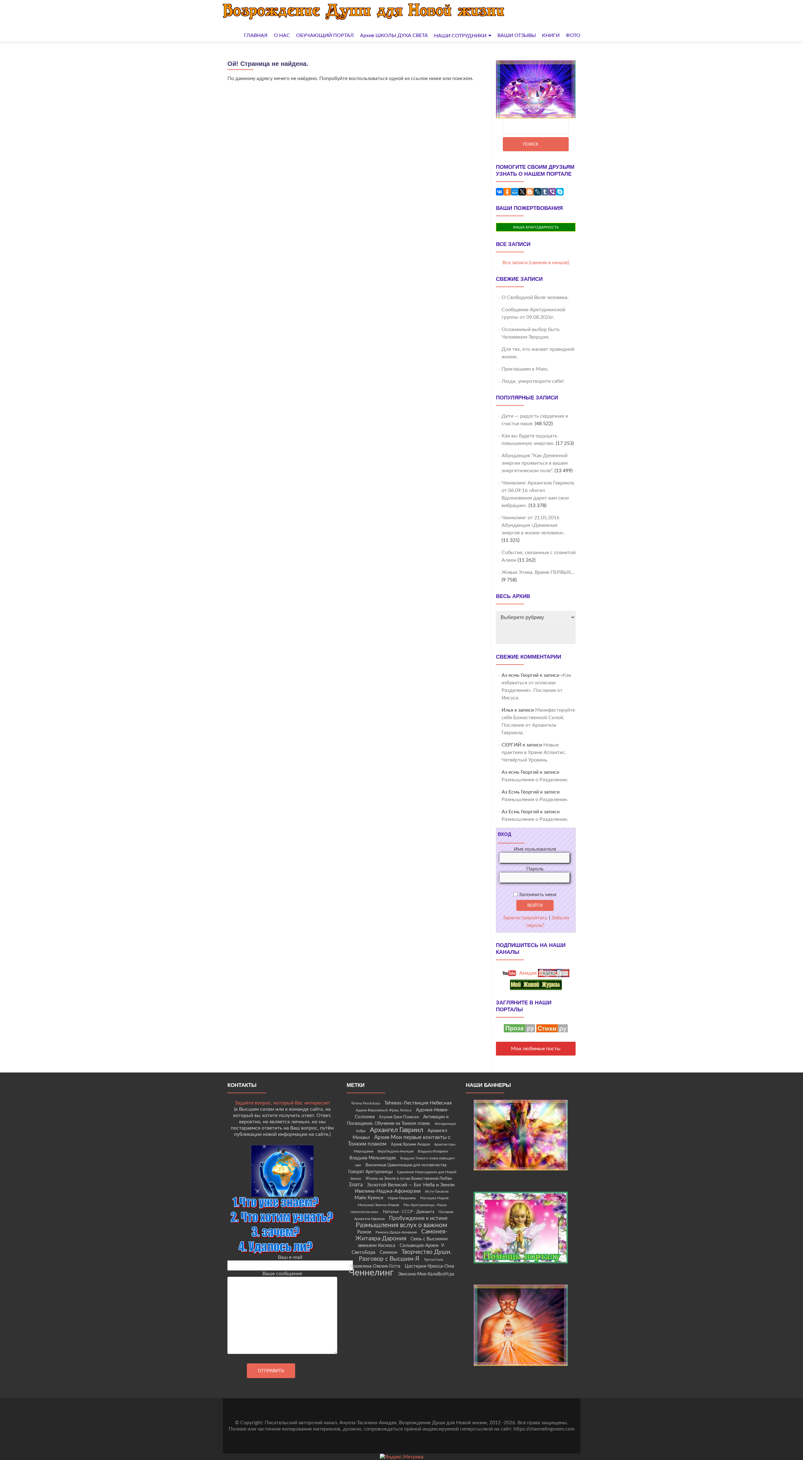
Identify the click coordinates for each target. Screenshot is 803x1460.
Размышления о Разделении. (535, 779)
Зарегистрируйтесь (525, 917)
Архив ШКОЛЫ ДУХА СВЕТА (394, 35)
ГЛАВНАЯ (256, 35)
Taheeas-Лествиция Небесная (418, 1102)
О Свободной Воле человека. (535, 297)
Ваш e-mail (290, 1257)
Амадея (527, 973)
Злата (355, 1184)
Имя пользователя (535, 849)
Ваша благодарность (536, 227)
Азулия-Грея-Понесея (399, 1117)
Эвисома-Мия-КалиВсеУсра (426, 1274)
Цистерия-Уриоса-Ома (429, 1266)
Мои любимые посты (536, 1048)
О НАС (282, 35)
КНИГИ (551, 35)
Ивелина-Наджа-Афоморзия (388, 1191)
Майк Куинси (368, 1197)
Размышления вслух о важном (401, 1225)
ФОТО (573, 35)
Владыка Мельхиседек (372, 1158)
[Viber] (552, 191)
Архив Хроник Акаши (410, 1144)
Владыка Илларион (433, 1151)
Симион (388, 1252)
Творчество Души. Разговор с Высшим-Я (405, 1255)
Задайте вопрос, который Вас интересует (282, 1102)
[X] (522, 191)
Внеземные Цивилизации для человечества (405, 1165)
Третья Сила (433, 1259)
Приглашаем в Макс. (525, 369)
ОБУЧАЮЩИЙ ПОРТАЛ (325, 35)
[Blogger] (530, 191)
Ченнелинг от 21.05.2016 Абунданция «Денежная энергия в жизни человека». (533, 525)
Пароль (535, 868)
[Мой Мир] (514, 191)
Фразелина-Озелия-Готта (374, 1266)
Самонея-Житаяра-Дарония (401, 1235)
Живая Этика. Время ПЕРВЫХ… (538, 572)
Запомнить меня (537, 894)
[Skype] (560, 191)
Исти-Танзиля (437, 1191)
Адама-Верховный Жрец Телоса (384, 1110)
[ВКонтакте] (499, 191)
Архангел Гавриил (396, 1130)
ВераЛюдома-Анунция (395, 1151)
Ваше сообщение (282, 1273)
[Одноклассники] (507, 191)
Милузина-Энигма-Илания (378, 1205)
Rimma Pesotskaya (365, 1103)
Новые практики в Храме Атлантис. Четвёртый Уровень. (534, 752)
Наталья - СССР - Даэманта (408, 1212)
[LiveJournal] (537, 191)
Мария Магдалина (402, 1198)
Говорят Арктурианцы (370, 1172)
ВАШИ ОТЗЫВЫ (516, 35)
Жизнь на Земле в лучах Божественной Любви (408, 1178)
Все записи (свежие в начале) (536, 262)
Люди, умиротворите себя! (533, 381)
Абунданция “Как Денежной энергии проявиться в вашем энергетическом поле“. (535, 463)
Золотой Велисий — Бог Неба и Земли (411, 1184)
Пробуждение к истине (418, 1218)
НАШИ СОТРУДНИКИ (460, 35)
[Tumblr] (545, 191)
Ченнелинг (371, 1272)
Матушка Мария (434, 1198)
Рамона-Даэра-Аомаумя (396, 1232)
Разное (364, 1232)
